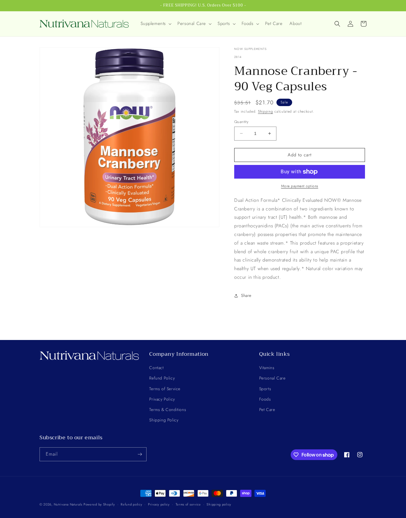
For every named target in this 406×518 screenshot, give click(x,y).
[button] (155, 23)
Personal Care (272, 378)
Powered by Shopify (99, 504)
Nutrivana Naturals (68, 504)
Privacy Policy (162, 399)
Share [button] (246, 295)
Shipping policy (219, 504)
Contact (156, 368)
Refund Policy (162, 378)
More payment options (299, 186)
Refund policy (131, 504)
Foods (265, 399)
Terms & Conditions (167, 409)
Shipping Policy (163, 420)
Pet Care (267, 409)
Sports (265, 389)
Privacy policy (159, 504)
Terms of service (188, 504)
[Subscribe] (139, 454)
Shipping (265, 111)
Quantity (241, 122)
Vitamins (267, 368)
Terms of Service (164, 389)
